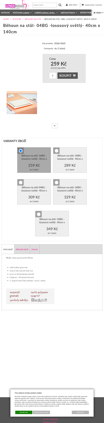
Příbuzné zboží (22, 249)
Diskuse (34, 249)
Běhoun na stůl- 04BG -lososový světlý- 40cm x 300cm (70, 190)
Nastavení (80, 412)
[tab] (8, 249)
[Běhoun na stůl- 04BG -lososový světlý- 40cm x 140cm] (22, 103)
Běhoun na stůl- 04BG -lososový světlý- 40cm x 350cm (52, 222)
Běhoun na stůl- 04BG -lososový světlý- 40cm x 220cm (70, 158)
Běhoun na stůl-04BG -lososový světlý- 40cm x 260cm (34, 190)
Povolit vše (23, 412)
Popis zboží (8, 249)
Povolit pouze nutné (41, 412)
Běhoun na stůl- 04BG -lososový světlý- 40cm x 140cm (34, 158)
